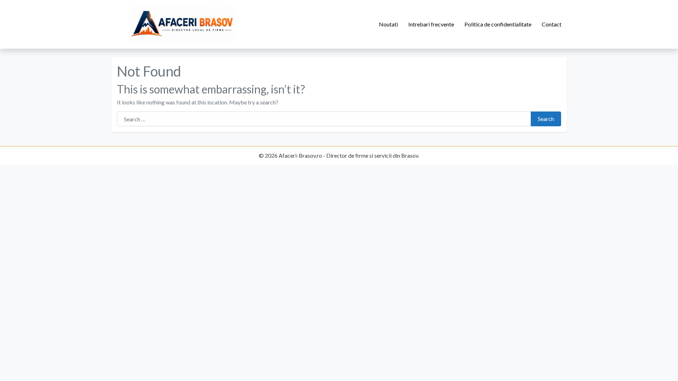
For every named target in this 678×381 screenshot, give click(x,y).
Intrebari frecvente (431, 24)
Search (546, 118)
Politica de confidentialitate (497, 24)
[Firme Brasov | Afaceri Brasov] (182, 24)
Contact (551, 24)
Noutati (388, 24)
